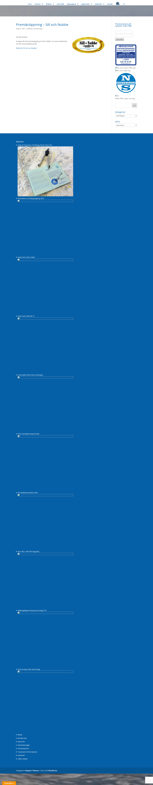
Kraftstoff (21, 755)
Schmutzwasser (23, 748)
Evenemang (38, 29)
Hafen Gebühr (23, 759)
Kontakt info (22, 738)
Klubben (49, 4)
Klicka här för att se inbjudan (26, 48)
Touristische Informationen (27, 752)
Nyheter (20, 141)
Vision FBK (60, 4)
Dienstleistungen (24, 745)
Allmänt (30, 29)
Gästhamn (98, 4)
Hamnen (38, 4)
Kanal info (21, 742)
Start (30, 4)
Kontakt (110, 4)
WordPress (52, 770)
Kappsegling (71, 4)
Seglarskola (85, 4)
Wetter (20, 735)
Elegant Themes (32, 770)
